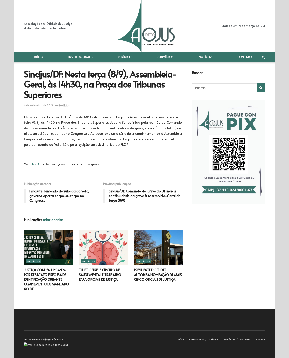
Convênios (165, 57)
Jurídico (125, 57)
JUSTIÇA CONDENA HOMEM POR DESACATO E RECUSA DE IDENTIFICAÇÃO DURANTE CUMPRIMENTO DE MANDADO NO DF (46, 279)
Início (38, 57)
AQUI (36, 163)
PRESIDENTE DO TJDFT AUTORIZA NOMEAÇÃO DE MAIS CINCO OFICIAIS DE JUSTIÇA (158, 274)
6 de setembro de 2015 (38, 105)
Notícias (205, 57)
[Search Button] (261, 87)
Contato (244, 57)
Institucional (79, 57)
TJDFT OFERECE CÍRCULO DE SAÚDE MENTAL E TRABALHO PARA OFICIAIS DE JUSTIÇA (100, 274)
